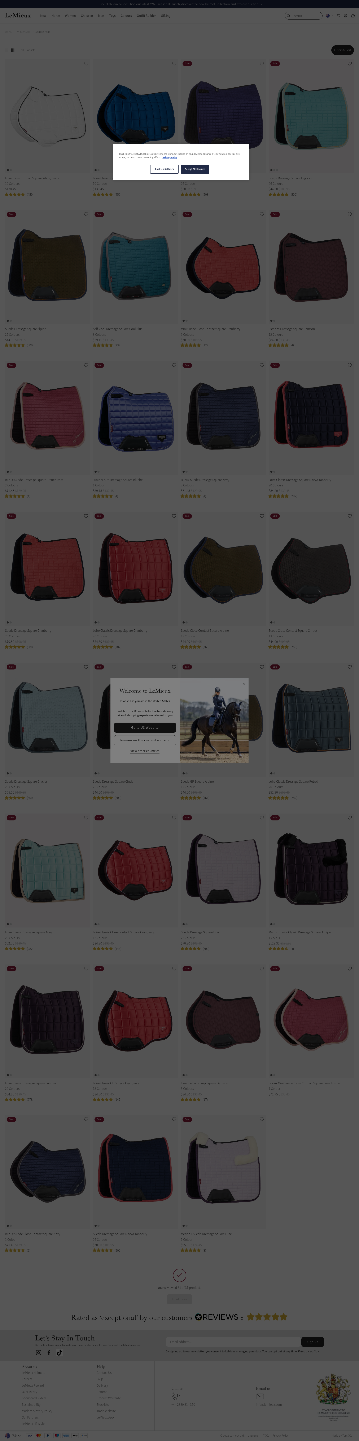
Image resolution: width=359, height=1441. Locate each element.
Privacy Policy (170, 157)
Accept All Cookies (195, 169)
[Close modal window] (244, 684)
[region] (181, 162)
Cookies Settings (164, 169)
